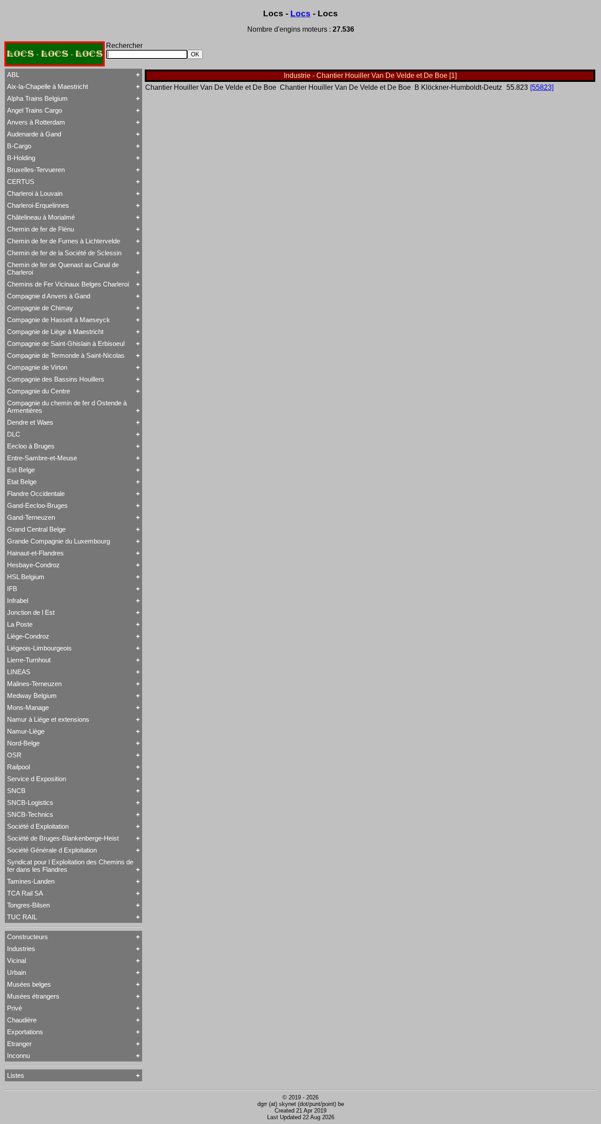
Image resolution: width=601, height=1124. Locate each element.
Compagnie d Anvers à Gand (48, 296)
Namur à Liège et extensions (48, 719)
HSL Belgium (25, 576)
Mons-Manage (28, 707)
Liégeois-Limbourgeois (39, 648)
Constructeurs (27, 936)
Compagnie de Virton (37, 367)
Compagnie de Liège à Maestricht (55, 331)
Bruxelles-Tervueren (36, 169)
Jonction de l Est (31, 612)
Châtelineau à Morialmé (41, 217)
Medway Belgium (32, 695)
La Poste (20, 624)
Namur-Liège (25, 731)
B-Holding (21, 158)
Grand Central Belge (36, 529)
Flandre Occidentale (36, 493)
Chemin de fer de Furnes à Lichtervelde (63, 241)
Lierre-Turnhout (29, 660)
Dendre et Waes (30, 422)
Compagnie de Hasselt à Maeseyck (58, 319)
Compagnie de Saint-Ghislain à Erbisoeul (66, 343)
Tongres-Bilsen (28, 905)
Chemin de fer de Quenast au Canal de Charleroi (63, 268)
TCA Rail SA (25, 893)
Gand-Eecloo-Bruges (37, 505)
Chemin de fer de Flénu (40, 229)
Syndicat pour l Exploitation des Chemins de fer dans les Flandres (70, 865)
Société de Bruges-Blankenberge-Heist (63, 838)
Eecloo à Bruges (31, 446)
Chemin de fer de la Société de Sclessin (64, 253)
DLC (13, 434)
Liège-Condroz (28, 636)
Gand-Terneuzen (31, 517)
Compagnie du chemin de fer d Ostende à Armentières (67, 406)
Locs (300, 13)
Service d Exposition (36, 778)
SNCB (16, 790)
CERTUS (20, 181)
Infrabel (17, 600)
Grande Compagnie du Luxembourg (58, 541)
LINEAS (18, 672)
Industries (21, 948)
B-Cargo (19, 146)
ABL (13, 74)
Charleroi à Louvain (34, 193)
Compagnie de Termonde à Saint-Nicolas (66, 355)
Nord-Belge (23, 743)
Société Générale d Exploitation (52, 850)
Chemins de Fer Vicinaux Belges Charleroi (68, 284)
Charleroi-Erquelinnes (38, 205)
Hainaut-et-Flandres (35, 553)
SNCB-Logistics (30, 802)
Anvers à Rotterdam (36, 122)
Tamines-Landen (31, 881)
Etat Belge (22, 481)
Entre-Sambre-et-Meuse (42, 458)
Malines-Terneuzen (34, 683)
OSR (14, 755)
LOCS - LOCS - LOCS (55, 54)
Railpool (18, 767)
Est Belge (21, 470)
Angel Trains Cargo (34, 110)
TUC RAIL (22, 917)
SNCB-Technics (30, 814)
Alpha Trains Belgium (37, 98)
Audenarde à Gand (34, 134)
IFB (12, 588)
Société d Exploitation (38, 826)
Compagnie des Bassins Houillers (55, 379)
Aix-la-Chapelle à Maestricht (47, 86)
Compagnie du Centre (38, 391)
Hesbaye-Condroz (33, 565)
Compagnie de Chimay (40, 308)
